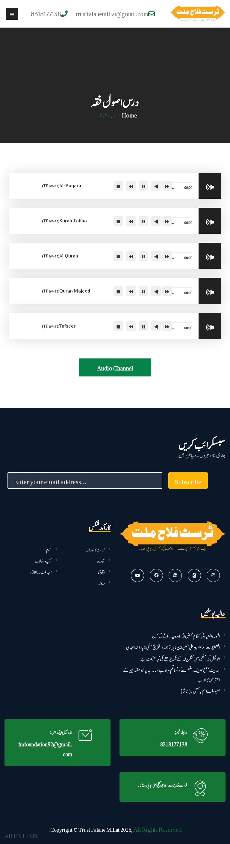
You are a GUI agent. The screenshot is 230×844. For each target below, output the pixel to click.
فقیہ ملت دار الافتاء (41, 570)
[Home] (198, 13)
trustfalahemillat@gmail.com (112, 13)
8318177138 (173, 743)
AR (8, 834)
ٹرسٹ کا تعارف (95, 548)
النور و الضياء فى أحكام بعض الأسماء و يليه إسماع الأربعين (186, 634)
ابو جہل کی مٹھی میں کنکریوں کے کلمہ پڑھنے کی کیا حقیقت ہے (180, 657)
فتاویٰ (101, 570)
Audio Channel (115, 367)
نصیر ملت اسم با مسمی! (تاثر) (200, 689)
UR (34, 834)
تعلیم (49, 548)
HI (26, 834)
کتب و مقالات (43, 559)
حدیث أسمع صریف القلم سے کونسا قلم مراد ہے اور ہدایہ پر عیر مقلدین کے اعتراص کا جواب (171, 673)
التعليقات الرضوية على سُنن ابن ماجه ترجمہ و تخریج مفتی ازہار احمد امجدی (173, 646)
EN (18, 834)
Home (129, 114)
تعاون (101, 559)
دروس (101, 582)
